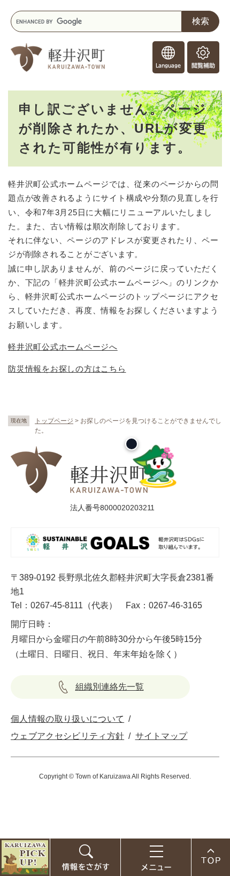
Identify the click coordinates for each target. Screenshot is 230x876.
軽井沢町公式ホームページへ (63, 346)
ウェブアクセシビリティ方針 (67, 736)
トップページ (54, 421)
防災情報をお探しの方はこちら (67, 368)
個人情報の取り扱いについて (67, 718)
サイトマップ (161, 736)
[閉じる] (131, 443)
